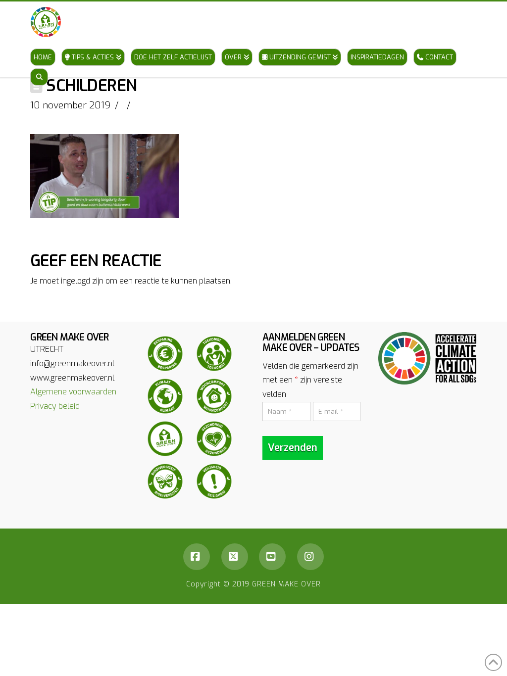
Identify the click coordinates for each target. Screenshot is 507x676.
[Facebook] (196, 556)
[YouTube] (272, 556)
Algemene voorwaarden (73, 391)
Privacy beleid (55, 406)
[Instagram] (310, 556)
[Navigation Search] (39, 67)
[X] (234, 556)
